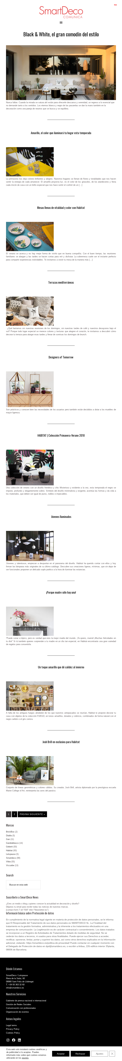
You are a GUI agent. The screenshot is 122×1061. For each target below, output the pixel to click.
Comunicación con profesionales (21, 1008)
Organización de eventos (17, 1012)
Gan (8, 839)
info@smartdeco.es (15, 988)
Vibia (8, 861)
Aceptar (61, 1053)
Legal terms (11, 1025)
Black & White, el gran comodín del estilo (61, 34)
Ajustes (99, 1053)
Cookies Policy (13, 1033)
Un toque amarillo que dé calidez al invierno (61, 667)
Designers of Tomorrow (61, 357)
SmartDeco (61, 12)
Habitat (9, 850)
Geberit (9, 846)
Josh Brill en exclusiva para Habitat (61, 742)
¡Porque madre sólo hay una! (61, 592)
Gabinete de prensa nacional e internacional (26, 1000)
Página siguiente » (32, 814)
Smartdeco (11, 858)
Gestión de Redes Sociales (18, 1004)
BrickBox (10, 832)
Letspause (11, 854)
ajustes (25, 1058)
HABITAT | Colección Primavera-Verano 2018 (61, 435)
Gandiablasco (12, 843)
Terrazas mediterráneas (61, 282)
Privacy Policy (12, 1029)
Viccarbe (10, 865)
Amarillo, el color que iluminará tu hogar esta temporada (61, 133)
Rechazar (80, 1053)
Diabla (9, 835)
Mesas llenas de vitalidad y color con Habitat (61, 208)
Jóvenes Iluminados (61, 517)
